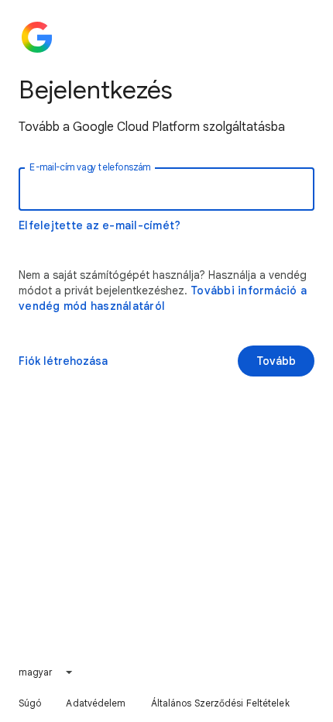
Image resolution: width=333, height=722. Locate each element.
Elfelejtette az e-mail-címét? (99, 225)
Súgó (30, 703)
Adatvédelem (95, 703)
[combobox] (46, 672)
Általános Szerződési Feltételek (220, 703)
